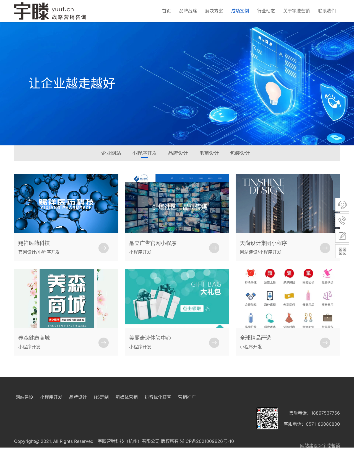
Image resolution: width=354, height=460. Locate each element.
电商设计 (209, 153)
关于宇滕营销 (296, 11)
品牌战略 (188, 11)
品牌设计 (178, 153)
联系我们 (327, 11)
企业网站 (111, 153)
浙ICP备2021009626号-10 (207, 441)
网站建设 (24, 397)
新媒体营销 (127, 397)
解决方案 (214, 11)
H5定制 (101, 397)
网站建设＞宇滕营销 (320, 445)
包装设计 (240, 153)
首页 (166, 11)
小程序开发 (144, 153)
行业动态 (266, 11)
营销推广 (187, 397)
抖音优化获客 (158, 397)
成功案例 (240, 11)
